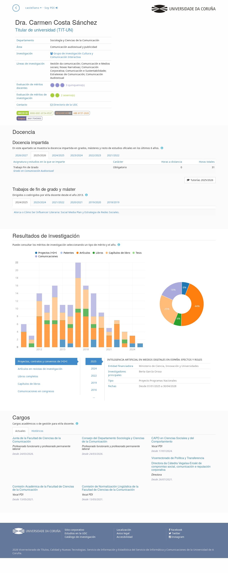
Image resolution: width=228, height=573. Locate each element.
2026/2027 (21, 155)
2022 (94, 375)
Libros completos (28, 376)
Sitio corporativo (74, 529)
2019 (94, 382)
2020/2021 (76, 202)
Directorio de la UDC (65, 104)
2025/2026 (40, 155)
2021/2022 (113, 155)
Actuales (20, 431)
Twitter (175, 533)
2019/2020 (95, 202)
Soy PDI (50, 7)
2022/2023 (95, 155)
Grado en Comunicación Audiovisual (33, 170)
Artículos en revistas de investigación (40, 369)
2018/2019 (113, 202)
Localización (124, 529)
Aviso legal (123, 533)
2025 (93, 361)
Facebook (176, 529)
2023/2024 (76, 155)
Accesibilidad (125, 537)
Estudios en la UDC (76, 533)
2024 (94, 368)
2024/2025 (58, 155)
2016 (94, 389)
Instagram (177, 537)
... (94, 397)
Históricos (37, 431)
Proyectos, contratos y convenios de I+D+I (42, 361)
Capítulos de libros (29, 383)
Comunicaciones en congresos (36, 391)
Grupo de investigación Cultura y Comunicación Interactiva (71, 55)
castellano (32, 7)
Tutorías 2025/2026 (201, 180)
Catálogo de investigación (80, 537)
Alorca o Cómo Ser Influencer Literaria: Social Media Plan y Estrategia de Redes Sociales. (66, 212)
